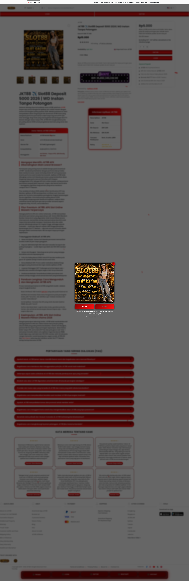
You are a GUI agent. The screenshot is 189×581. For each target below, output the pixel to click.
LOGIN (104, 306)
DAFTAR (84, 306)
